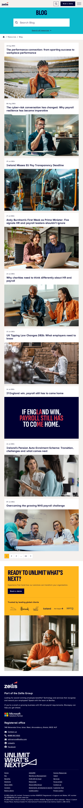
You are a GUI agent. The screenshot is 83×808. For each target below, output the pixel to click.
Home (6, 773)
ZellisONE (32, 773)
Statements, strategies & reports (40, 788)
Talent (55, 776)
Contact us (57, 785)
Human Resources (59, 773)
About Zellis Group (35, 785)
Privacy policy (58, 791)
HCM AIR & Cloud (35, 779)
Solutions (7, 782)
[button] (16, 23)
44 (26, 556)
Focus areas (57, 782)
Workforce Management (37, 776)
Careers (7, 788)
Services (56, 779)
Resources (12, 37)
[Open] (56, 4)
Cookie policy (33, 791)
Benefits (7, 779)
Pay (5, 776)
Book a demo (68, 4)
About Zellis (8, 785)
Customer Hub (58, 788)
